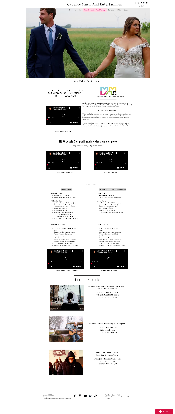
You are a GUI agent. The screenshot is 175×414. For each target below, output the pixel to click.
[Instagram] (138, 3)
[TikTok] (141, 3)
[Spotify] (144, 3)
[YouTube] (147, 3)
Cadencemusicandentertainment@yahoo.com (57, 399)
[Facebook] (136, 3)
